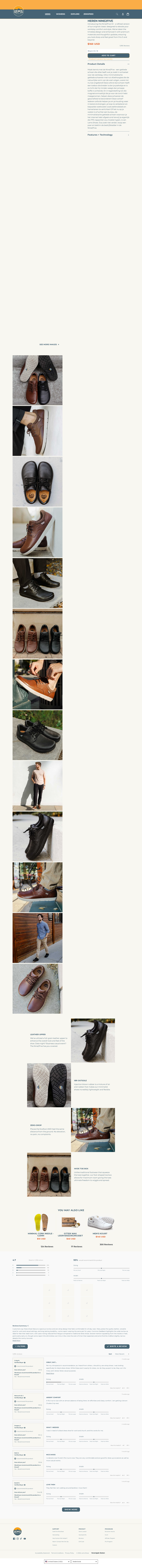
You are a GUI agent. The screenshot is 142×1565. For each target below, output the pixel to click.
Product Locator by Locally (100, 59)
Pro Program (108, 1541)
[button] (31, 1265)
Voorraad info (82, 1535)
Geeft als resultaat (58, 1531)
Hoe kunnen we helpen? (59, 1538)
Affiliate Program (110, 1538)
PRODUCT (82, 1529)
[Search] (117, 14)
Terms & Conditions (57, 1553)
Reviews (81, 1538)
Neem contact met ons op (60, 1541)
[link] (41, 1222)
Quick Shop (42, 1228)
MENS (47, 14)
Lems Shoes (85, 1553)
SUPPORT (55, 1529)
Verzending (55, 1535)
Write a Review (119, 1347)
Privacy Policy (69, 1553)
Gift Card (81, 1541)
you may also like (71, 1210)
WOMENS (60, 14)
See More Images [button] (48, 344)
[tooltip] (28, 1326)
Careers (54, 1545)
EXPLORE (75, 14)
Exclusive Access (110, 1531)
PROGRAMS (109, 1529)
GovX (106, 1535)
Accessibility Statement (42, 1553)
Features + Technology (100, 135)
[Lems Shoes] (17, 1532)
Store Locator (115, 2)
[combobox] (57, 1561)
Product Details (96, 64)
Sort (110, 1354)
